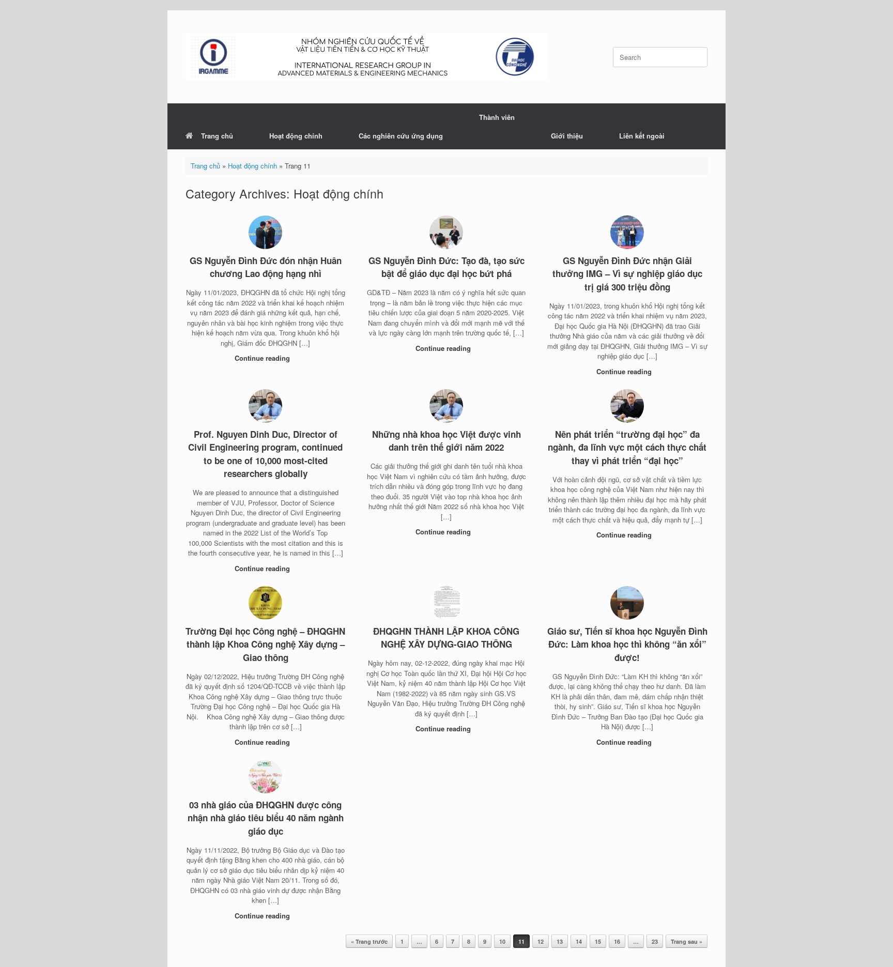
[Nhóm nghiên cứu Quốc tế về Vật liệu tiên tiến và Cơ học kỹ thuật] (366, 57)
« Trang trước (369, 941)
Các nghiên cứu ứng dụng (401, 136)
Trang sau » (686, 941)
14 (579, 941)
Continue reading (263, 358)
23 (655, 941)
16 (617, 941)
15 (598, 941)
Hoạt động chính (295, 136)
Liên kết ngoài (642, 136)
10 (502, 941)
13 (560, 941)
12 (540, 941)
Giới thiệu (567, 136)
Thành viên (497, 117)
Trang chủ (217, 136)
